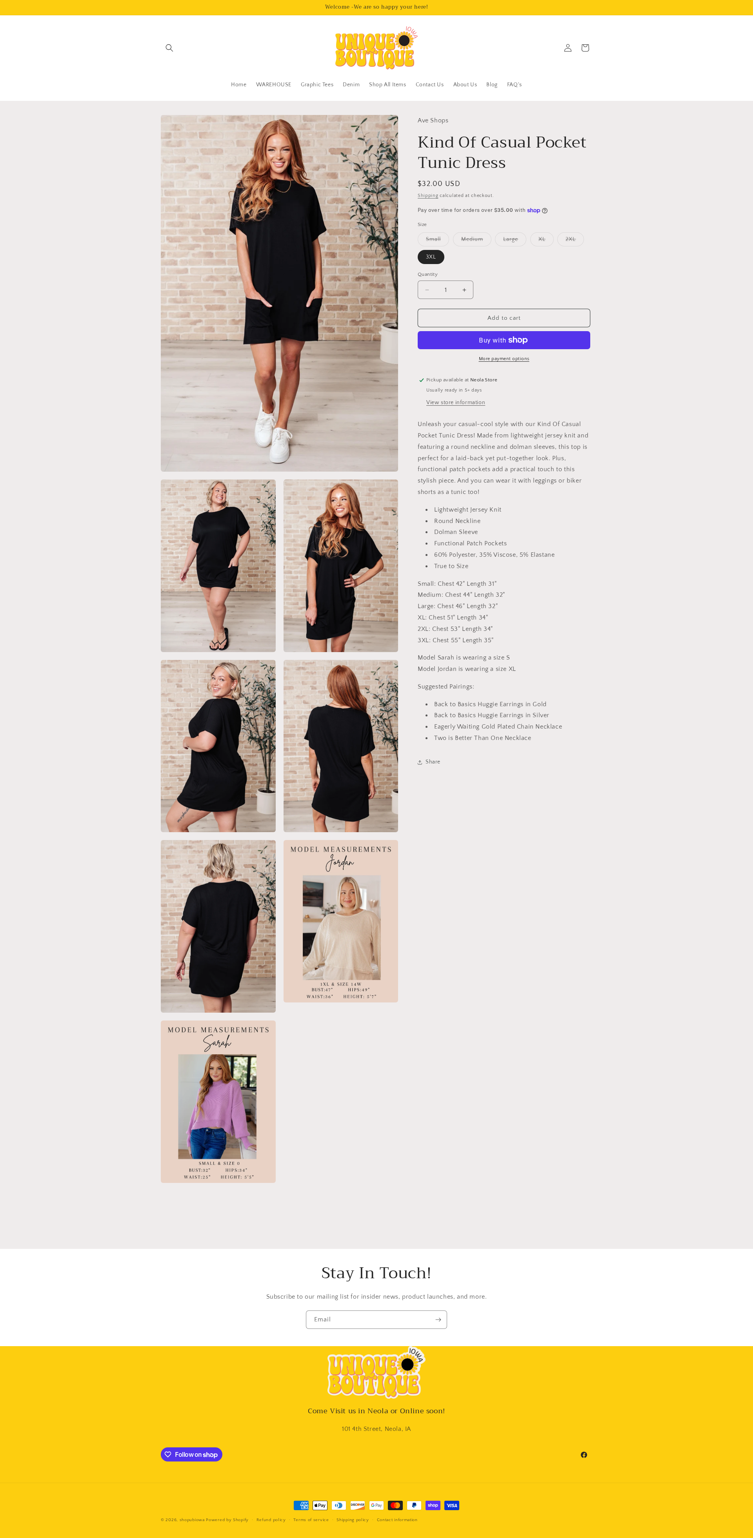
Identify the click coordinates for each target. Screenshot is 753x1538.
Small (437, 241)
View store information (455, 402)
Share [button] (433, 762)
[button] (169, 47)
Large (514, 241)
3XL (431, 257)
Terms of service (311, 1520)
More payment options (504, 358)
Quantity (428, 274)
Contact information (397, 1520)
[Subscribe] (438, 1319)
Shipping (428, 195)
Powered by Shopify (227, 1520)
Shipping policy (352, 1520)
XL (546, 241)
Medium (476, 241)
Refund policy (271, 1520)
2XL (575, 241)
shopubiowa (192, 1520)
